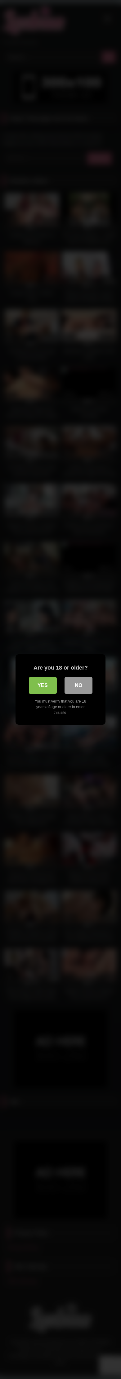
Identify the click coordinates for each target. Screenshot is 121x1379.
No (78, 685)
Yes (43, 685)
